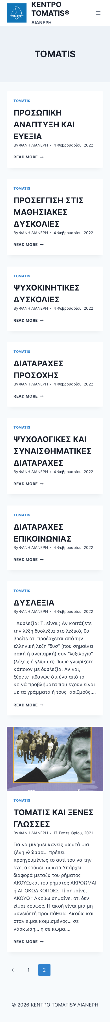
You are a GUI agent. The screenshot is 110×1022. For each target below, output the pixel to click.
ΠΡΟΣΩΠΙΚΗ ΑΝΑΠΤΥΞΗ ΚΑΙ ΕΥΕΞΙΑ (44, 124)
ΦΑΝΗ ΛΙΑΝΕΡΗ (33, 145)
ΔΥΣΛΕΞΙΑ (34, 603)
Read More (29, 157)
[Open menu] (98, 12)
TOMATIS (22, 101)
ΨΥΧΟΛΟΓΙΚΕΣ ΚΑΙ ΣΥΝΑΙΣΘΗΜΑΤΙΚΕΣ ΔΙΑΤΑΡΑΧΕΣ (53, 451)
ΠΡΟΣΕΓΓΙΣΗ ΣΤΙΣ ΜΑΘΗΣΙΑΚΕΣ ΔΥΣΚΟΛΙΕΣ (49, 212)
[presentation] (55, 759)
